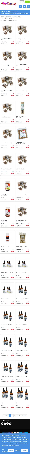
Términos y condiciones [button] (14, 445)
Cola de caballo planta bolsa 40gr (21, 65)
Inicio (2, 16)
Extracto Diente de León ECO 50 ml (7, 402)
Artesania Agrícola (20, 223)
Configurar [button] (24, 450)
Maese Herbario (4, 41)
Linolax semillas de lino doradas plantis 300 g (20, 143)
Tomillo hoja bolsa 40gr (20, 39)
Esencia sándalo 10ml (5, 246)
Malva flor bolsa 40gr (20, 168)
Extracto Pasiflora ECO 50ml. (21, 350)
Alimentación (8, 16)
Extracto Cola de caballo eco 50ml (21, 402)
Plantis (17, 145)
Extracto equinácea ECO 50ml (7, 376)
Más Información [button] (5, 450)
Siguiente (24, 415)
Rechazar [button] (17, 450)
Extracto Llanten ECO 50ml (6, 324)
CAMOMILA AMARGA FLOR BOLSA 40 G (21, 221)
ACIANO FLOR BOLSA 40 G (6, 168)
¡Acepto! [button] (11, 450)
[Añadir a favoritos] (13, 42)
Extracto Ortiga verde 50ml (21, 272)
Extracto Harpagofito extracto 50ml (7, 273)
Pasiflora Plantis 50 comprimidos (4, 195)
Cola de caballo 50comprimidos (4, 221)
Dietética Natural (17, 16)
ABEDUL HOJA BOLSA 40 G (21, 246)
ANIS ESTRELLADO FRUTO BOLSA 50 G (21, 117)
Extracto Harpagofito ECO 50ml (22, 298)
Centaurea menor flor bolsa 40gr (6, 91)
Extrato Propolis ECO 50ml (6, 350)
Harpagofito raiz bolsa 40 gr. (21, 194)
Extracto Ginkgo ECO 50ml (21, 376)
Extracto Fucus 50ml (5, 298)
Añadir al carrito (8, 47)
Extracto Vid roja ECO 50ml (21, 324)
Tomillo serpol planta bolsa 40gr (6, 39)
